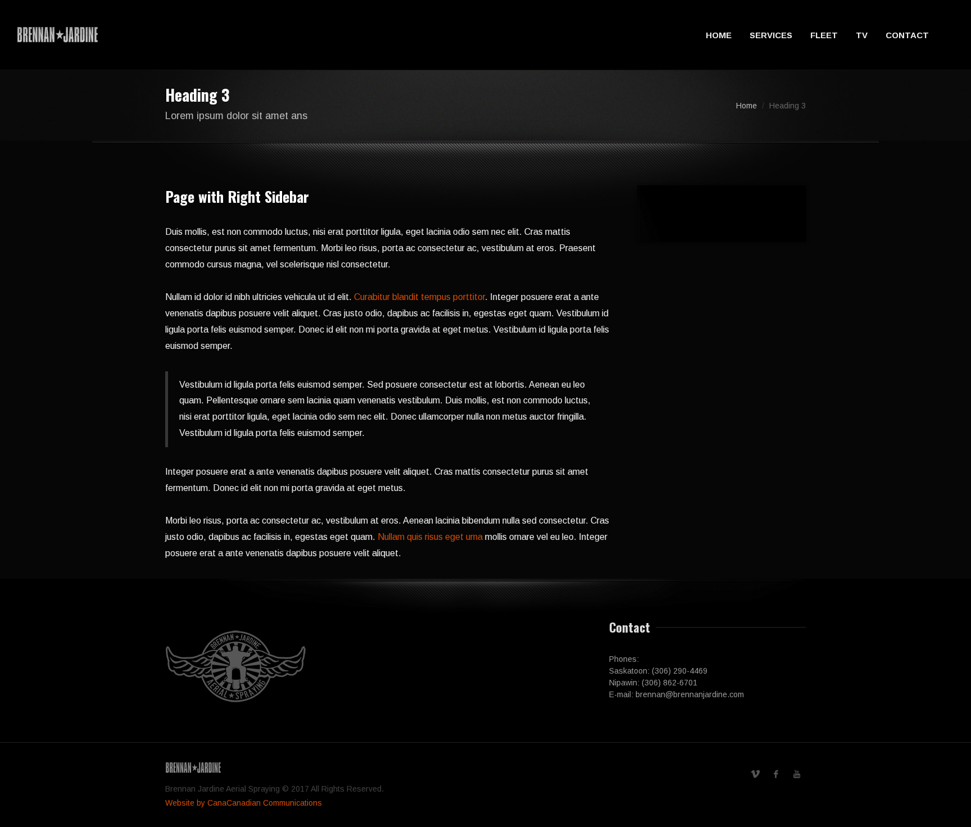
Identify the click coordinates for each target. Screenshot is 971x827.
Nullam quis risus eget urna (430, 537)
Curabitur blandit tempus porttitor (419, 297)
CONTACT (907, 35)
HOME (719, 35)
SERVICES (771, 35)
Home (746, 105)
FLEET (824, 35)
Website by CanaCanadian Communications (243, 802)
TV (862, 35)
